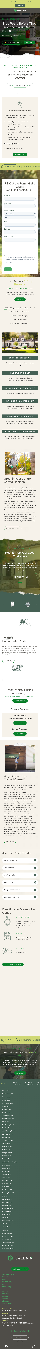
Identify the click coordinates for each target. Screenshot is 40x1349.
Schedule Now (20, 154)
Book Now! (20, 1073)
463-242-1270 (20, 953)
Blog (4, 1279)
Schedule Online (20, 701)
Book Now (20, 5)
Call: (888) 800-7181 (20, 1269)
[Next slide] (36, 604)
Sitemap (5, 1301)
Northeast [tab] (4, 1083)
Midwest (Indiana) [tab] (17, 1083)
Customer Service (8, 1274)
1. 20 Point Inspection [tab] (11, 308)
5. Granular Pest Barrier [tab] (19, 320)
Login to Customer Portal (12, 964)
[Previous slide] (3, 604)
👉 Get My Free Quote (12, 42)
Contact (5, 1296)
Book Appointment (12, 528)
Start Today (8, 661)
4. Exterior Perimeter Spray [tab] (19, 316)
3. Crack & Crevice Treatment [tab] (19, 312)
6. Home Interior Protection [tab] (19, 323)
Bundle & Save (20, 86)
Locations (6, 1294)
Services (5, 1291)
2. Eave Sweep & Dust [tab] (27, 308)
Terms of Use (7, 1304)
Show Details (20, 723)
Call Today (29, 42)
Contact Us (6, 1346)
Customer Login (20, 1337)
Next (22, 93)
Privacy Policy (7, 1282)
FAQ (3, 1284)
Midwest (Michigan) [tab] (29, 1083)
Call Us (34, 1346)
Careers (5, 1277)
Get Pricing (10, 841)
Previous (18, 93)
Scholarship (6, 1287)
